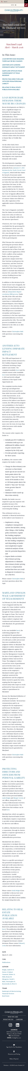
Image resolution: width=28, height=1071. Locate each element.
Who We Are (13, 1017)
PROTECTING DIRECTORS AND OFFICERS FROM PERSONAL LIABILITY (12, 81)
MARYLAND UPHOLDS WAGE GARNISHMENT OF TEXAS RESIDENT (12, 73)
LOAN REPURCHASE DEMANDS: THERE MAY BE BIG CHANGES (13, 60)
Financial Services (8, 993)
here (17, 370)
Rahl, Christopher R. (8, 981)
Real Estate (5, 996)
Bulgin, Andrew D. (8, 970)
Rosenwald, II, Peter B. (9, 984)
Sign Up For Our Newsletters (14, 1047)
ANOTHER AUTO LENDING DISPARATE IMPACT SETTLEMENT (13, 66)
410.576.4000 (15, 1036)
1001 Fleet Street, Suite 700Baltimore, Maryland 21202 (14, 1033)
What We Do (8, 1019)
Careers (19, 1019)
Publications (6, 962)
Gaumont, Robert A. (8, 974)
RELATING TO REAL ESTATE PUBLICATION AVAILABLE (11, 88)
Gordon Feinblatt (11, 10)
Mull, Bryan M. (7, 977)
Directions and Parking (14, 1054)
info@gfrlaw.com (16, 1038)
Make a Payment (14, 1059)
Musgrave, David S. (8, 979)
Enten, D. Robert (7, 972)
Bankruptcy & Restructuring (11, 991)
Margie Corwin (18, 798)
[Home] (14, 1012)
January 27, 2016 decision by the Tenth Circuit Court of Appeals (13, 170)
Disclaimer (6, 1065)
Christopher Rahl (17, 331)
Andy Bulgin (6, 798)
